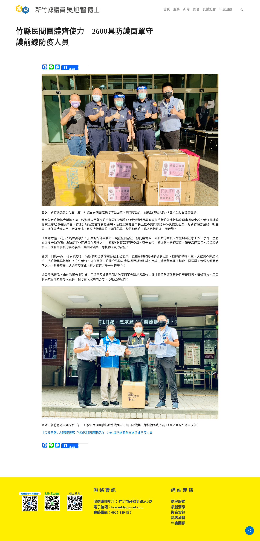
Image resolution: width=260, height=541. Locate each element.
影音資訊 (178, 512)
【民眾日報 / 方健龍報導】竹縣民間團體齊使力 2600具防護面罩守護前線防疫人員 (97, 432)
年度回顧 (178, 523)
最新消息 (178, 507)
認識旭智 (178, 518)
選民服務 (178, 502)
